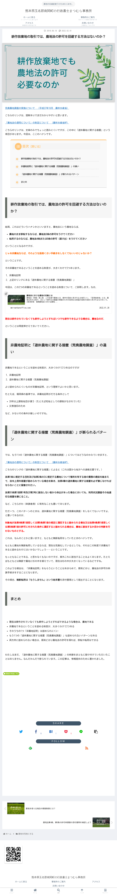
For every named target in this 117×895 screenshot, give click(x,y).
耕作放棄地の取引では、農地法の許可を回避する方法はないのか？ (51, 159)
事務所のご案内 (58, 882)
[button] (108, 464)
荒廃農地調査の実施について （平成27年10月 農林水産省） (37, 108)
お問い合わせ (58, 886)
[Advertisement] (58, 698)
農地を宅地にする (12, 673)
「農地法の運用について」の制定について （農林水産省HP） (37, 123)
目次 (25, 146)
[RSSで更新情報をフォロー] (87, 748)
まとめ (24, 182)
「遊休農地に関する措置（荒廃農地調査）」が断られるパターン (50, 174)
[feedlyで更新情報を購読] (30, 748)
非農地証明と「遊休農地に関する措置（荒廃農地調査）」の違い (50, 166)
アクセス (96, 882)
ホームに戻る (21, 882)
